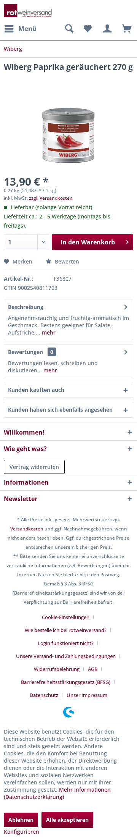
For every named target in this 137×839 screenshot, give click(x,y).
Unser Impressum (87, 695)
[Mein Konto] (106, 28)
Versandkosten (26, 528)
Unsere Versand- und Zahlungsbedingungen (66, 656)
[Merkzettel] (87, 28)
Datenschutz (44, 695)
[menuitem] (20, 28)
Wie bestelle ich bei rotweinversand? (66, 630)
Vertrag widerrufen (34, 466)
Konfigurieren (21, 831)
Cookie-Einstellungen (65, 617)
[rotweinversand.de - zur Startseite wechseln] (28, 10)
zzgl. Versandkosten (51, 198)
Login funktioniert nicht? (66, 643)
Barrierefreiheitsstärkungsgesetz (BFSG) (65, 682)
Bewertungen (25, 352)
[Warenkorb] (124, 28)
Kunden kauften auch (36, 389)
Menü (27, 28)
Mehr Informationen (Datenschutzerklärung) (57, 793)
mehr (48, 332)
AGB (92, 669)
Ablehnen (20, 819)
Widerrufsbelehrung (57, 669)
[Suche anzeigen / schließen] (68, 28)
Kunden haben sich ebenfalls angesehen (60, 409)
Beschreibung (25, 306)
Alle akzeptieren (67, 819)
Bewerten (66, 261)
